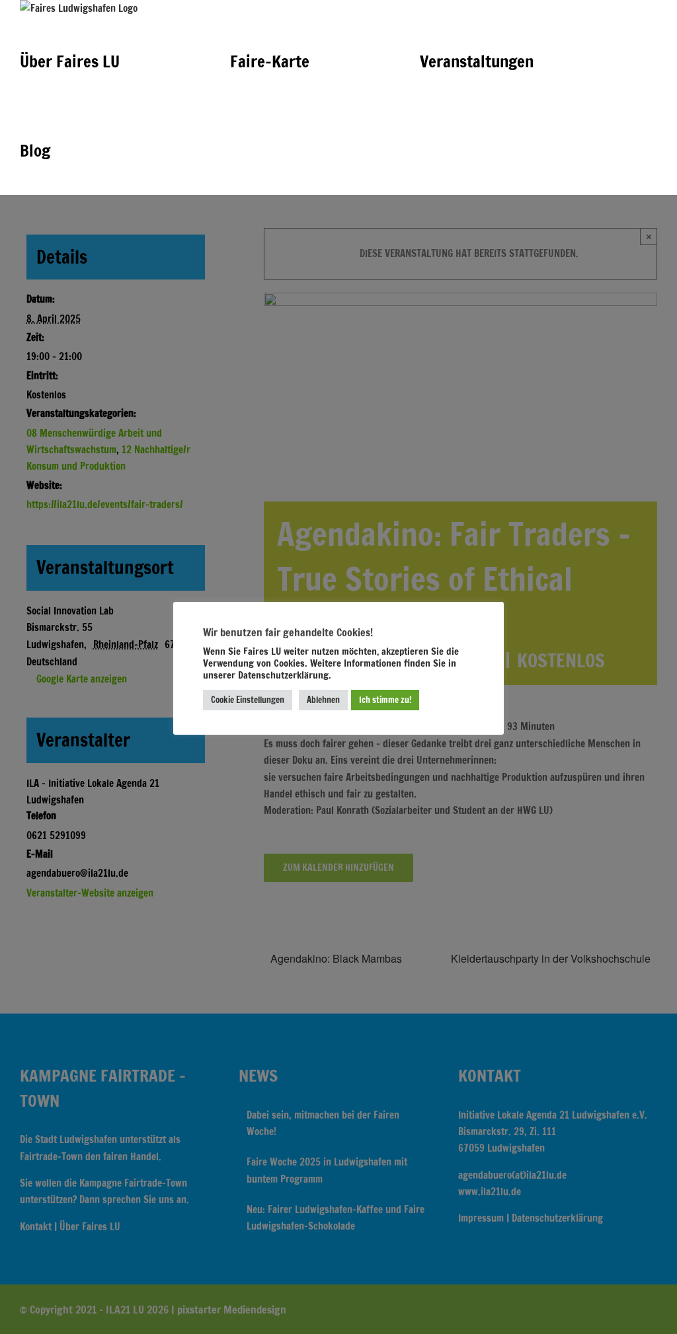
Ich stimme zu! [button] (385, 700)
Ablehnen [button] (323, 700)
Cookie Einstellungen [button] (247, 700)
